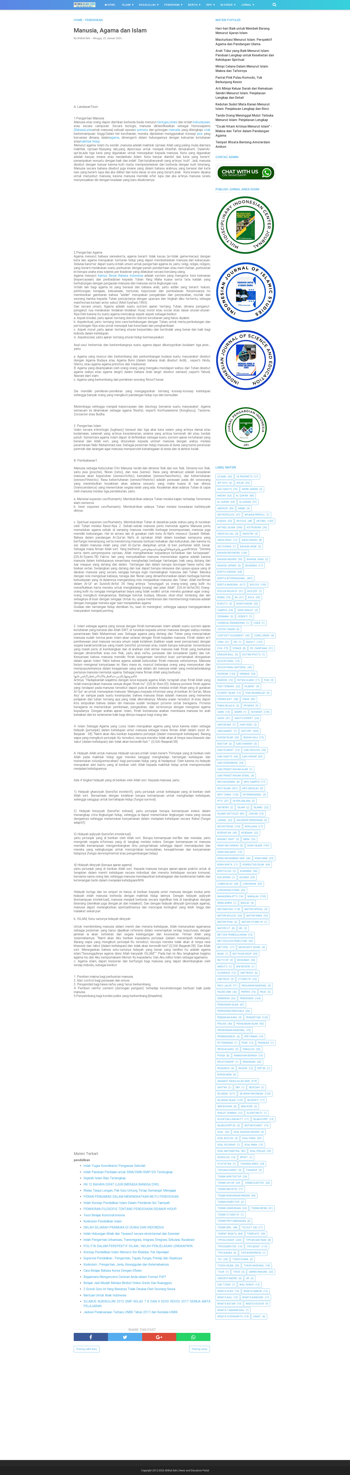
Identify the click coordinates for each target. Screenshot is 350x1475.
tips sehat (253, 1246)
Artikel (261, 521)
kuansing (246, 871)
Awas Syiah (224, 540)
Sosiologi (223, 1157)
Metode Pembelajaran (232, 934)
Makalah (253, 896)
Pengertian (253, 1017)
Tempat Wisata (227, 1233)
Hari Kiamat (224, 731)
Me (240, 928)
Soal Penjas (257, 1151)
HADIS (220, 718)
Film (266, 680)
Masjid (245, 903)
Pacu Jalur (224, 985)
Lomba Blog (225, 883)
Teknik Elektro (254, 1182)
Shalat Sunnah (227, 1113)
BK (236, 597)
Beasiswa (251, 565)
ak (208, 130)
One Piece (223, 979)
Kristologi (224, 871)
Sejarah (222, 1093)
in (91, 130)
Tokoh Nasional (253, 1265)
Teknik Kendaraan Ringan (233, 1195)
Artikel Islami (226, 527)
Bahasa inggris (227, 559)
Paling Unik (224, 991)
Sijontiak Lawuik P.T (230, 1119)
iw (199, 134)
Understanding (227, 1278)
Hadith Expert (243, 718)
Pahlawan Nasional (254, 985)
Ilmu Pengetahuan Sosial (233, 775)
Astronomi (254, 527)
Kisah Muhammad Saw (231, 858)
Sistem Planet (253, 1125)
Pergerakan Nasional (231, 1030)
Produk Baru (225, 1049)
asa (82, 130)
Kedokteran (225, 826)
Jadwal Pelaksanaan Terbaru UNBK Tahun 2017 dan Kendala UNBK (130, 1312)
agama (114, 137)
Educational (225, 661)
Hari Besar (224, 724)
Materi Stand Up (252, 922)
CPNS (220, 642)
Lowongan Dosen (228, 890)
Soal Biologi (225, 1138)
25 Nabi (221, 476)
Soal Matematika (228, 1151)
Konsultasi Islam (253, 864)
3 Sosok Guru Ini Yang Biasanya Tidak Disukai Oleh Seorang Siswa (129, 1289)
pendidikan (246, 998)
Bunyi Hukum (244, 603)
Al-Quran (245, 502)
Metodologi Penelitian (232, 941)
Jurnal (246, 4)
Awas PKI (247, 533)
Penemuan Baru (227, 1017)
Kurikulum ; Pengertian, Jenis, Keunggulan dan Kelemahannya (126, 1264)
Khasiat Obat (226, 839)
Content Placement (230, 635)
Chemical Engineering (231, 623)
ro (170, 122)
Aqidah (221, 521)
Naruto (222, 966)
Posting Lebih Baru (86, 1349)
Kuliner (244, 877)
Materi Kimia (254, 915)
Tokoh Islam (225, 1265)
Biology (252, 591)
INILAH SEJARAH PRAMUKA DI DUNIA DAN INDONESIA (123, 1227)
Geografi (256, 712)
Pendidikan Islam (227, 1004)
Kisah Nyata (224, 864)
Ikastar (222, 743)
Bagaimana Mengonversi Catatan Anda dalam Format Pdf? (124, 1277)
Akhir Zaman (250, 489)
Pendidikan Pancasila (230, 1011)
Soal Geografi (226, 1144)
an (175, 122)
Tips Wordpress (251, 1252)
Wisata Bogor (255, 1303)
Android (222, 508)
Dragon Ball (225, 654)
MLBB (220, 953)
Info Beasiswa (226, 781)
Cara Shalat (245, 610)
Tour (220, 1271)
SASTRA (222, 1087)
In (131, 276)
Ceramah (223, 616)
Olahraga (223, 972)
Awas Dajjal (225, 533)
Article (241, 521)
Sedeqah (254, 1087)
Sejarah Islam (226, 1100)
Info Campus (251, 781)
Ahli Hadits (224, 489)
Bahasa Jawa (255, 559)
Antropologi (225, 514)
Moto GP (222, 960)
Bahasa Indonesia (228, 552)
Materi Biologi (226, 915)
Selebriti (253, 1100)
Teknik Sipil (224, 1227)
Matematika (225, 909)
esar (114, 276)
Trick (236, 1271)
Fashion (222, 680)
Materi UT (223, 928)
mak (83, 141)
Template (253, 1233)
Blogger (227, 4)
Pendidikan (172, 4)
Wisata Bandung (252, 1297)
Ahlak (240, 482)
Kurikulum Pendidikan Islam (102, 1221)
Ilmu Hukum (249, 756)
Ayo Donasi (224, 546)
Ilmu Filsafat (225, 750)
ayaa (205, 122)
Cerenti (243, 616)
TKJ (219, 1259)
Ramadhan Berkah (245, 1055)
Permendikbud (226, 1036)
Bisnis (221, 597)
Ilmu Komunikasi (227, 762)
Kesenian (246, 832)
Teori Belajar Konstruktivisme (104, 1215)
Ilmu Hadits (224, 756)
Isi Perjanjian (241, 801)
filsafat (249, 686)
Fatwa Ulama (245, 680)
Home (111, 4)
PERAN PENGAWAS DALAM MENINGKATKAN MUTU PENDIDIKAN (130, 1196)
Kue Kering (224, 877)
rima (142, 130)
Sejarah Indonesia (251, 1093)
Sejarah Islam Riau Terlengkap (104, 1178)
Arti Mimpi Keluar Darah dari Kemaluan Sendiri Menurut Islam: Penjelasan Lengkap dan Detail (244, 93)
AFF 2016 (222, 482)
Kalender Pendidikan (250, 820)
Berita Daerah (226, 571)
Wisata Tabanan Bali (230, 1310)
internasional (252, 794)
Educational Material (231, 667)
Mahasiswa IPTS (227, 896)
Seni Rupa (247, 1106)
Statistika (224, 1163)
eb (196, 122)
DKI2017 (250, 642)
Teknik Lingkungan (229, 1208)
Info (209, 4)
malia (176, 130)
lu (89, 141)
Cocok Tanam (226, 629)
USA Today (224, 1284)
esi (140, 276)
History (246, 731)
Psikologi (249, 1049)
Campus (222, 610)
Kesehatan (224, 832)
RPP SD (261, 1068)
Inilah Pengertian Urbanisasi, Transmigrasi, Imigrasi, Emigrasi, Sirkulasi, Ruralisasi (138, 1240)
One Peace (246, 972)
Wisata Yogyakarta (230, 1316)
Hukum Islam (225, 737)
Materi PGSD (225, 922)
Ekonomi (222, 673)
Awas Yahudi (249, 540)
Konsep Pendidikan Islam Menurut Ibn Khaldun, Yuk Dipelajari (126, 1252)
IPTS (220, 801)
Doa (219, 648)
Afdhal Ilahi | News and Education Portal (187, 1470)
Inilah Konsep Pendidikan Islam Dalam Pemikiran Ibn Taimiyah (126, 1203)
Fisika (245, 699)
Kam (101, 276)
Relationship (225, 1061)
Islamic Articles (227, 813)
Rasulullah (147, 4)
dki (235, 642)
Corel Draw (261, 635)
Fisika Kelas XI (226, 705)
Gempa (238, 712)
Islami (126, 4)
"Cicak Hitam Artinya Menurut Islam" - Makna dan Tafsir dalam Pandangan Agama (244, 130)
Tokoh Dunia (240, 1259)
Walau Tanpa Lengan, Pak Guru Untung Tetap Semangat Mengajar (129, 1190)
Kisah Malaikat (226, 852)
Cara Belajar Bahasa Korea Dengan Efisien (112, 1270)
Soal (220, 1132)
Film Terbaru (225, 686)
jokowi (253, 813)
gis (166, 122)
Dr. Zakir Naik (258, 648)
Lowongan (249, 883)
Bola (251, 597)
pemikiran (223, 998)
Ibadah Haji (250, 737)
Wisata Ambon (252, 1291)
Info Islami (224, 788)
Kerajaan (251, 826)
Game (220, 712)
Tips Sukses (224, 1252)
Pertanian (250, 1036)
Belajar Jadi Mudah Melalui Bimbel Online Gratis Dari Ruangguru (127, 1283)
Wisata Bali (224, 1297)
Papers (245, 991)
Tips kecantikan (256, 1240)
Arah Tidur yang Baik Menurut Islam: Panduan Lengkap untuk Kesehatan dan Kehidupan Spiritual (245, 55)
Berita (193, 4)
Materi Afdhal (253, 909)
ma (171, 130)
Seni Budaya (224, 1106)
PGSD (245, 1042)
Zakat (257, 1316)
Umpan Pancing (258, 1271)
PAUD (263, 991)
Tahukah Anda (249, 1163)
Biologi (254, 584)
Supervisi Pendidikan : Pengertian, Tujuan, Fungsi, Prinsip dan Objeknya (132, 1258)
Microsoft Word (249, 947)
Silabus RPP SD (226, 1125)
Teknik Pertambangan (231, 1221)
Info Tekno (224, 794)
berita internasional (231, 578)
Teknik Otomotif (228, 1214)
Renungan (249, 1061)
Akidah (221, 495)
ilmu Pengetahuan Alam (232, 769)
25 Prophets (244, 476)
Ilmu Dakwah (244, 743)
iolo (161, 122)
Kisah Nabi (261, 858)
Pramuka (263, 1042)
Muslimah (243, 960)
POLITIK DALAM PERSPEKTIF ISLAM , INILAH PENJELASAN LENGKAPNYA (138, 1246)
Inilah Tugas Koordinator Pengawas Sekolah (114, 1166)
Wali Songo (246, 1284)
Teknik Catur (225, 1182)
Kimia (246, 839)
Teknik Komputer (228, 1202)
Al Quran (223, 502)
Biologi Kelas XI (227, 591)
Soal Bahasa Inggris (246, 1132)
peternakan (225, 1042)
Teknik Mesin (259, 1208)
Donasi (237, 648)
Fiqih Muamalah (255, 692)
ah (78, 130)
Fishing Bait (224, 699)
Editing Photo (251, 654)
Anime (241, 508)
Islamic (258, 807)
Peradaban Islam (247, 1023)
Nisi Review (243, 966)
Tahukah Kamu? (227, 1170)
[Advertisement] (142, 72)
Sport (244, 1157)
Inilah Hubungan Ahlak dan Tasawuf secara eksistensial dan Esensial (131, 1234)
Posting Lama (199, 1349)
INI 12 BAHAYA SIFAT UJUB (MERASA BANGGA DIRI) (121, 1184)
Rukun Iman (224, 1074)
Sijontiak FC (254, 1113)
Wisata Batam (226, 1303)
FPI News (248, 705)
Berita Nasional (227, 584)
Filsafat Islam (226, 692)
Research (223, 1068)
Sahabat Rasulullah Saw (233, 1081)
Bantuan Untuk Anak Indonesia (104, 1295)
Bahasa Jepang (226, 565)
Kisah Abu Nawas (228, 845)
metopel (222, 947)
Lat (87, 130)
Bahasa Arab (248, 546)
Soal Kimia (250, 1144)
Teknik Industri (227, 1189)
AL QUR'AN (242, 495)
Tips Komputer (226, 1246)
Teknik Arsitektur (229, 1176)
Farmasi (245, 673)
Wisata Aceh (225, 1291)
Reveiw (242, 1068)
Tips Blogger (225, 1240)
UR (247, 1278)
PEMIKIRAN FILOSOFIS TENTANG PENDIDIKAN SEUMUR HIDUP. (130, 1209)
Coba (257, 623)
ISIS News (223, 807)
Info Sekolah (250, 788)
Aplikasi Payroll (254, 514)
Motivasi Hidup (242, 953)
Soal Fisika (249, 1138)
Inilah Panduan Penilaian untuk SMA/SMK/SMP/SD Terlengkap (128, 1172)
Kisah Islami (254, 845)
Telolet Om (249, 1227)
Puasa (221, 1055)
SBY (238, 1087)
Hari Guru (246, 724)
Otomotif (244, 979)
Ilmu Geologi (252, 750)
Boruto (222, 603)
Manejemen (224, 903)
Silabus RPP (260, 1119)
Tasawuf (251, 1170)
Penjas (221, 1023)
